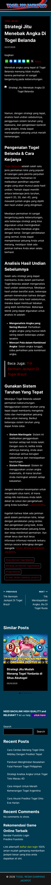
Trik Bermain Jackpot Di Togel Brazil (23, 368)
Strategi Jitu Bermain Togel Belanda (23, 566)
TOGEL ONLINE (11, 21)
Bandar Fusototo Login (16, 835)
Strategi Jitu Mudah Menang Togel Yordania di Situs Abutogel (24, 674)
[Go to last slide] (8, 662)
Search (7, 726)
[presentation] (25, 649)
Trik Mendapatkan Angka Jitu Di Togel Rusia (40, 600)
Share (38, 61)
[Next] (43, 662)
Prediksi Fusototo (13, 839)
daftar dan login (29, 846)
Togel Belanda (13, 166)
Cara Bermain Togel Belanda (19, 560)
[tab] (20, 693)
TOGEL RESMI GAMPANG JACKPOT (23, 577)
